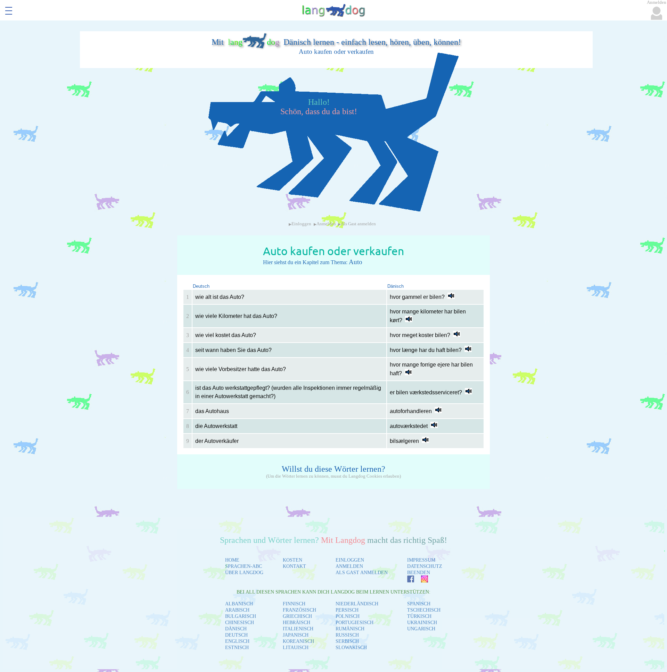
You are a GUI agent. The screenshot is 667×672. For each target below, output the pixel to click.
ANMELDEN (349, 566)
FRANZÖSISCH (299, 610)
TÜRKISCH (419, 616)
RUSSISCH (347, 635)
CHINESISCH (239, 622)
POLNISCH (348, 616)
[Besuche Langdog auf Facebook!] (407, 580)
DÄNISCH (236, 628)
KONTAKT (294, 566)
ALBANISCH (239, 603)
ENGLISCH (237, 641)
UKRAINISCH (422, 622)
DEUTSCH (236, 635)
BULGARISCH (240, 616)
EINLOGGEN (350, 560)
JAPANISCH (295, 635)
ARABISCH (237, 610)
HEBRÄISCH (296, 622)
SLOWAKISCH (351, 647)
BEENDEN (418, 572)
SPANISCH (418, 603)
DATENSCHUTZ (424, 566)
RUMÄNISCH (350, 628)
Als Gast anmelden (358, 223)
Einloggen (301, 223)
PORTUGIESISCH (354, 622)
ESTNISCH (237, 647)
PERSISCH (347, 610)
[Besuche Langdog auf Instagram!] (421, 580)
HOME (232, 560)
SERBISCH (347, 641)
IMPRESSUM (421, 560)
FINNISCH (294, 603)
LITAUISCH (295, 647)
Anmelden (326, 223)
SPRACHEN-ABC (243, 566)
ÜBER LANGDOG (244, 572)
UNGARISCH (421, 628)
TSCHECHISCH (423, 610)
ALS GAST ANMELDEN (362, 572)
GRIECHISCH (297, 616)
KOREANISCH (298, 641)
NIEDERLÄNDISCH (357, 603)
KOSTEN (292, 560)
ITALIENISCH (298, 628)
